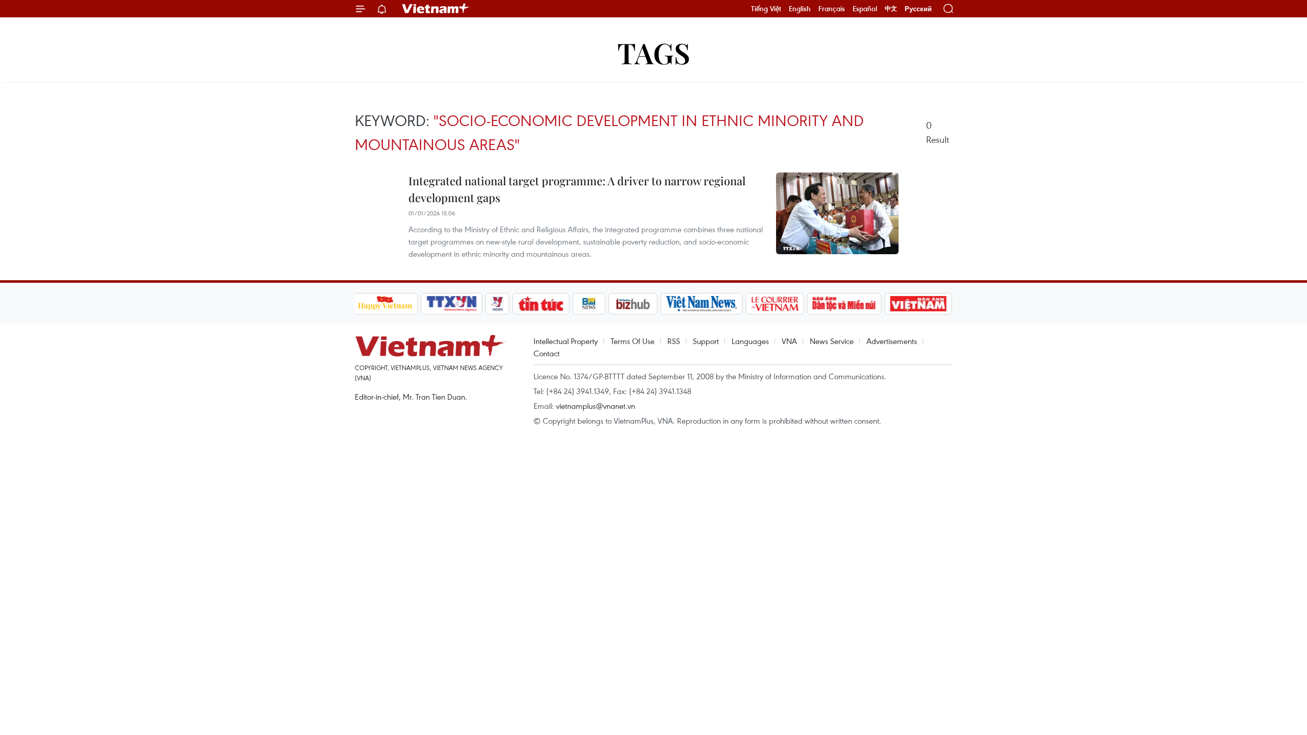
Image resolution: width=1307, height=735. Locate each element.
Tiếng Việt (766, 8)
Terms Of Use (633, 341)
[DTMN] (844, 303)
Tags (653, 52)
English (800, 8)
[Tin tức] (540, 303)
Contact (547, 353)
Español (865, 8)
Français (831, 8)
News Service (832, 341)
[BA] (918, 303)
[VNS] (702, 303)
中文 (891, 8)
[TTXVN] (451, 303)
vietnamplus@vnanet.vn (595, 406)
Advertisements (891, 341)
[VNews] (497, 303)
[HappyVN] (385, 303)
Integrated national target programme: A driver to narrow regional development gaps (576, 189)
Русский (918, 9)
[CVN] (775, 303)
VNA (789, 341)
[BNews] (589, 303)
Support (706, 341)
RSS (673, 341)
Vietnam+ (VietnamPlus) (436, 8)
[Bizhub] (633, 303)
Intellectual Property (566, 341)
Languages (750, 341)
